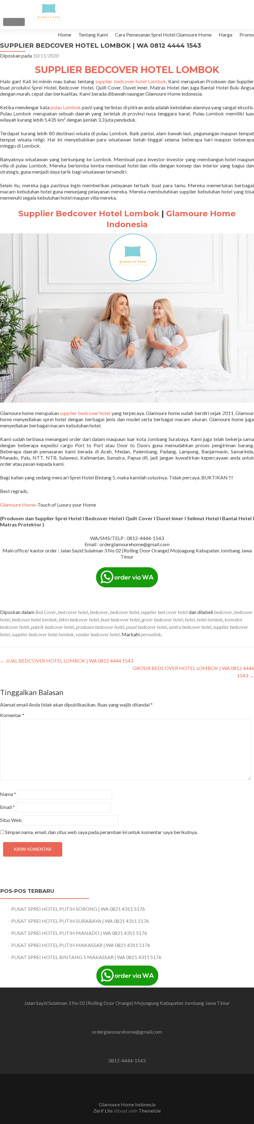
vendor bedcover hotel (98, 634)
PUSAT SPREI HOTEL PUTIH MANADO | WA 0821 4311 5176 (79, 933)
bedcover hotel (124, 612)
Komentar (12, 715)
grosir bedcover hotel (162, 619)
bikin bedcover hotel (79, 619)
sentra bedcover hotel (190, 627)
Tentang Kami (93, 34)
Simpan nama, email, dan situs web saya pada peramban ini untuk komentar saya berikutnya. (101, 832)
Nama (8, 794)
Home (64, 34)
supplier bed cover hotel (164, 612)
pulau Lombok (65, 107)
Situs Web (11, 820)
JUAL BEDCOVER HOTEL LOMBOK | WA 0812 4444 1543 (66, 661)
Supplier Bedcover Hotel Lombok (88, 213)
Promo (246, 34)
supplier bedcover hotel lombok (43, 634)
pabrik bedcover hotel (52, 627)
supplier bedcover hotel (84, 413)
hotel (190, 619)
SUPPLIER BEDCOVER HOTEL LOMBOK (127, 70)
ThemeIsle (149, 1110)
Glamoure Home (17, 505)
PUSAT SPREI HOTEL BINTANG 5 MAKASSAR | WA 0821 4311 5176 (86, 957)
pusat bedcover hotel (146, 627)
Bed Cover (45, 612)
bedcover (99, 612)
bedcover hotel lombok (34, 619)
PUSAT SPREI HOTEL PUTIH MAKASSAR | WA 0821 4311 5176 (80, 945)
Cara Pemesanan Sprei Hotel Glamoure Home (163, 34)
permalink (151, 634)
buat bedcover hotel (120, 619)
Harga (225, 34)
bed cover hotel (73, 612)
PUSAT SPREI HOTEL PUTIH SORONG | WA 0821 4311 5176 (78, 909)
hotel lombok (210, 619)
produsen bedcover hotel (100, 627)
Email (7, 807)
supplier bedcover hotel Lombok (130, 81)
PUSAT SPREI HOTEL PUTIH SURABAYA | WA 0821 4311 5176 (80, 921)
